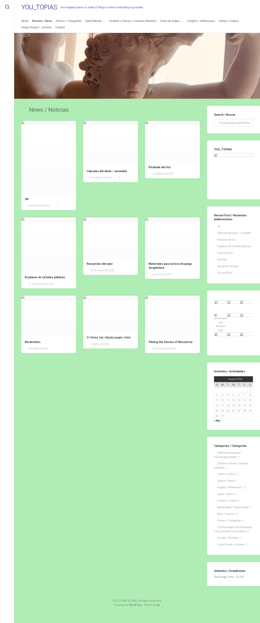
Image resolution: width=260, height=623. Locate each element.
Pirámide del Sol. (160, 167)
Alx (158, 605)
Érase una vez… (225, 253)
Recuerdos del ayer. (100, 264)
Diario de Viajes (170, 21)
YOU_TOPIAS (39, 7)
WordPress (135, 605)
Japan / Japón (225, 494)
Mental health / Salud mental (233, 507)
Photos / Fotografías (69, 21)
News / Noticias (226, 513)
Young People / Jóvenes (36, 27)
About (24, 21)
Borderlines (33, 342)
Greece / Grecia (225, 480)
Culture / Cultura (228, 21)
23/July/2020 (224, 272)
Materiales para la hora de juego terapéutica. (170, 266)
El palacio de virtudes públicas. (45, 277)
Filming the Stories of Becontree (171, 342)
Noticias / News (42, 21)
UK (26, 199)
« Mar (217, 420)
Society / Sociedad (227, 537)
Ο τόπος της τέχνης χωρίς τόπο (109, 337)
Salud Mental (93, 21)
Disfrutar (222, 259)
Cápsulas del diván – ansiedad (107, 171)
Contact (60, 27)
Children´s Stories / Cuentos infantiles (133, 21)
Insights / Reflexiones (201, 21)
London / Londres (227, 500)
